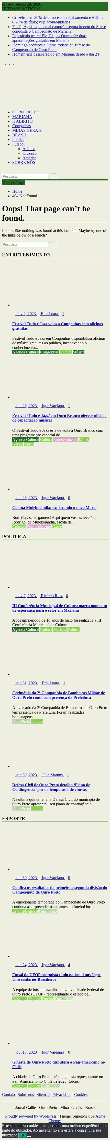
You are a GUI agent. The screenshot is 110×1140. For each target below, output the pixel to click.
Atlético (29, 149)
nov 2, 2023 (26, 313)
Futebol (18, 144)
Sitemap (43, 1094)
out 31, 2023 (26, 683)
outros (29, 444)
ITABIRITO (22, 121)
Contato (8, 1094)
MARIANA (22, 116)
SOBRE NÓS (23, 162)
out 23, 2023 (26, 497)
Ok (22, 1135)
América (29, 158)
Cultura (66, 352)
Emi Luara (49, 313)
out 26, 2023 (26, 405)
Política (18, 139)
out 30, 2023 (26, 775)
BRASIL (19, 135)
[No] (29, 1136)
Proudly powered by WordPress (31, 1116)
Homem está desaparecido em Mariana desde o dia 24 (55, 54)
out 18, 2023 (26, 1052)
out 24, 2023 (26, 965)
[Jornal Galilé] (3, 103)
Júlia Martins (52, 775)
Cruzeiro (30, 153)
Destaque (19, 999)
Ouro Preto (21, 721)
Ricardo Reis (51, 596)
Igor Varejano (53, 405)
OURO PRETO (25, 112)
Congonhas (21, 126)
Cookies (80, 1094)
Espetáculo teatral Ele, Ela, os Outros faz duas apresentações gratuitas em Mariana (49, 38)
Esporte (18, 911)
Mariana (60, 629)
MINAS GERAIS (27, 130)
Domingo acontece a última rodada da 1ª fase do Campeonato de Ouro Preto (51, 47)
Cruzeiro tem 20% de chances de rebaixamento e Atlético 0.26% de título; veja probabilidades (58, 19)
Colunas (19, 527)
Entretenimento (65, 439)
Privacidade (61, 1094)
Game (57, 527)
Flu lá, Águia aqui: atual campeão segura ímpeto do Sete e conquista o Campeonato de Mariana (59, 28)
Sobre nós (26, 1094)
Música (78, 352)
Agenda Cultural (25, 352)
